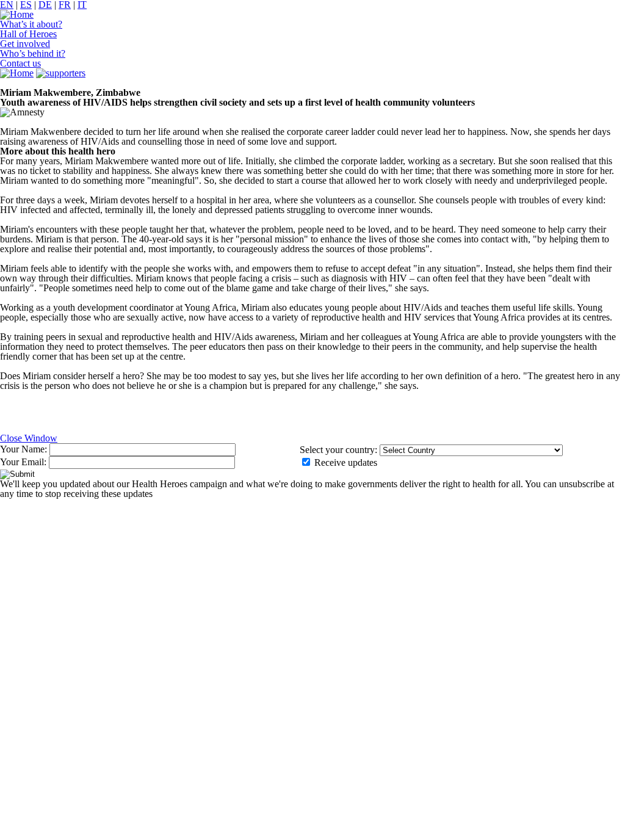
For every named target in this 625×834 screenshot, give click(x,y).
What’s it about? (31, 24)
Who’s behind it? (32, 53)
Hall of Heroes (28, 34)
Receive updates (344, 462)
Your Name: (24, 449)
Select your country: (338, 449)
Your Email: (24, 462)
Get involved (25, 43)
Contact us (20, 63)
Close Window (28, 438)
